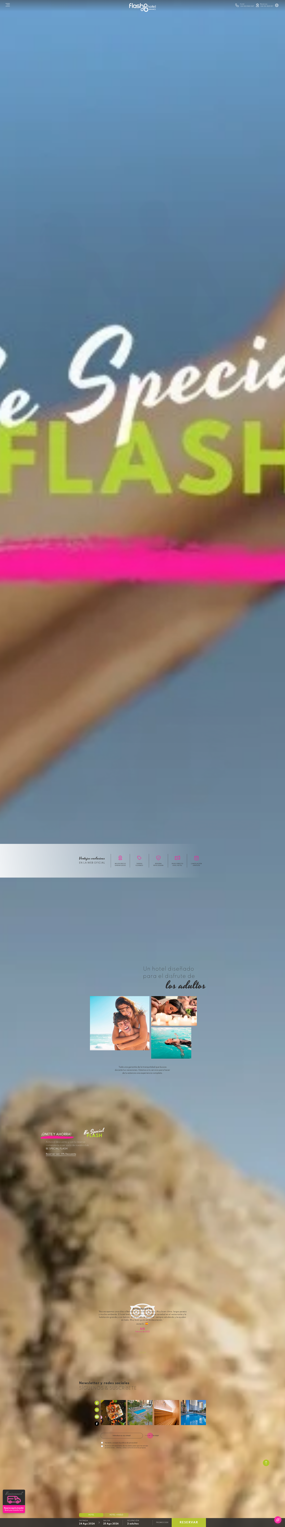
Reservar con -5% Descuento (61, 1154)
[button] (141, 1352)
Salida (106, 1520)
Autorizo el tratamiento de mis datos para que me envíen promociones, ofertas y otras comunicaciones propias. (126, 1447)
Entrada (83, 1520)
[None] (120, 1050)
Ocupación (133, 1520)
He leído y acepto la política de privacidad (121, 1443)
